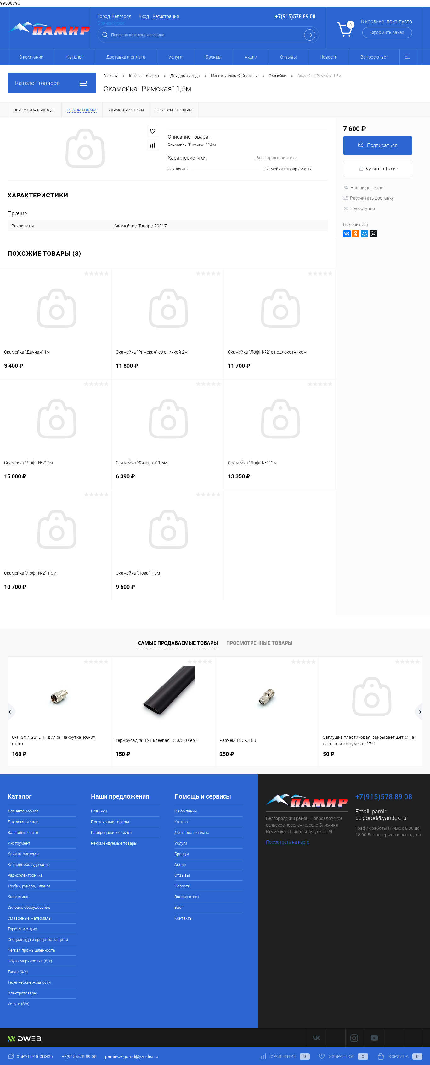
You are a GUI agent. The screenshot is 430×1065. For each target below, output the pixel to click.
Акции (251, 57)
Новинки (99, 811)
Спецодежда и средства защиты (38, 939)
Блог (178, 907)
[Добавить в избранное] (152, 131)
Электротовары (22, 993)
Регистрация (166, 16)
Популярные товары (110, 821)
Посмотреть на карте (287, 842)
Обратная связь (34, 1056)
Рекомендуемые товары (114, 843)
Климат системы (23, 853)
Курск (118, 23)
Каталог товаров (37, 83)
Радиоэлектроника (25, 875)
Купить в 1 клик (382, 168)
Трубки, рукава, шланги (29, 886)
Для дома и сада (23, 821)
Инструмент (19, 843)
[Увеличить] (83, 149)
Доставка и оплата (125, 57)
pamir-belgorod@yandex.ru (380, 814)
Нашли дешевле (366, 187)
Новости (328, 57)
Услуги (175, 57)
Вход (144, 16)
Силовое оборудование (29, 907)
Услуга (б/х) (18, 1003)
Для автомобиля (23, 811)
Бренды (214, 57)
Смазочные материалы (30, 918)
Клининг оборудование (29, 864)
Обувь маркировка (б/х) (30, 961)
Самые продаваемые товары (178, 643)
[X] (373, 233)
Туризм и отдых (22, 928)
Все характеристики (276, 157)
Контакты (183, 918)
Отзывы (288, 57)
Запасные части (23, 832)
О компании (31, 57)
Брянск (105, 23)
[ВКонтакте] (347, 233)
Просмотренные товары (259, 643)
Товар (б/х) (18, 971)
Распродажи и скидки (111, 832)
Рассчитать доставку (372, 198)
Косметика (18, 896)
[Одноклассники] (355, 233)
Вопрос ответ (374, 57)
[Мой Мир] (364, 233)
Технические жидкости (29, 982)
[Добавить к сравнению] (152, 145)
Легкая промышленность (31, 950)
